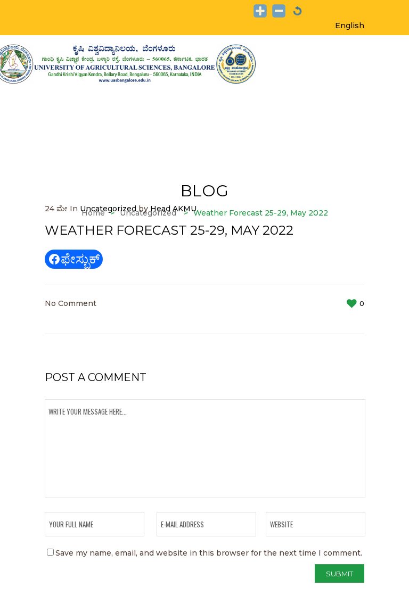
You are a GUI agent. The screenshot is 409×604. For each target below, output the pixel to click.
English (349, 25)
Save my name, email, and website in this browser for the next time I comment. (208, 553)
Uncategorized (108, 208)
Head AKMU (173, 208)
